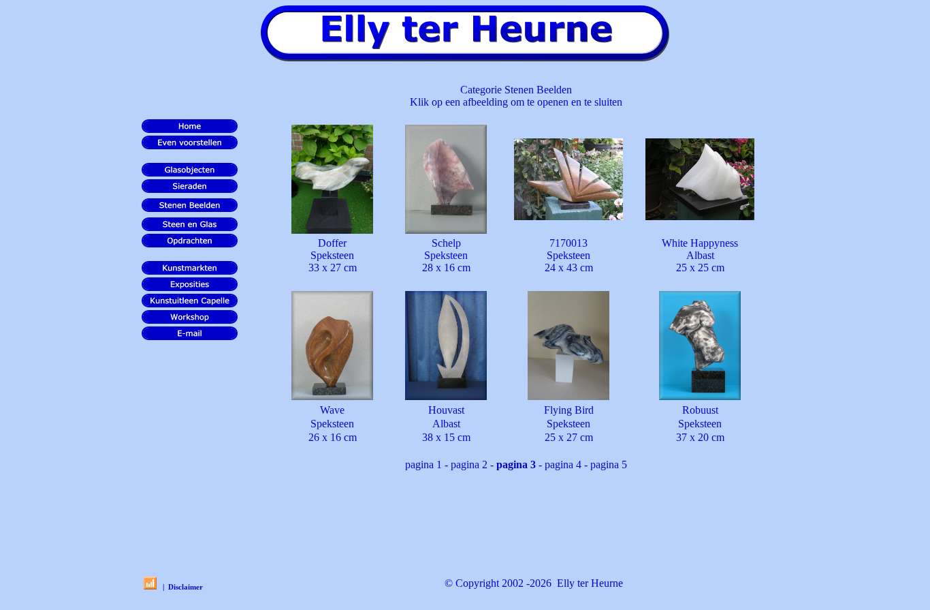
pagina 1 (423, 464)
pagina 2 (469, 464)
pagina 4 (563, 464)
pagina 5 (608, 464)
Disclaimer (185, 587)
